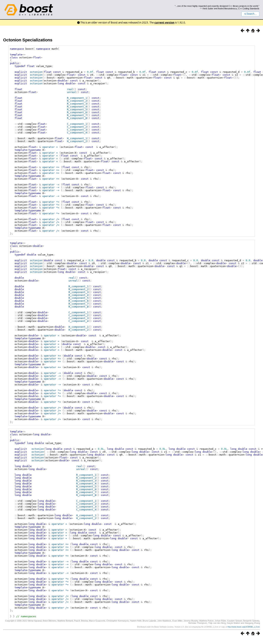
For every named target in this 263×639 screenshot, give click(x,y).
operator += (50, 167)
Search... (251, 14)
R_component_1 (77, 97)
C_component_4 (77, 132)
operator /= (50, 219)
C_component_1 (77, 123)
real (70, 89)
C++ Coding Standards (248, 8)
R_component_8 (77, 118)
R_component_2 (77, 100)
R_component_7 (77, 115)
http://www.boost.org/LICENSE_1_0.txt (243, 627)
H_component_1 (77, 138)
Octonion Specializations (27, 40)
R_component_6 (77, 112)
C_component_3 (77, 129)
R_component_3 (77, 103)
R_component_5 (77, 109)
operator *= (50, 201)
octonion (36, 71)
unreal (71, 92)
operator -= (50, 184)
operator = (50, 147)
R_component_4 (77, 106)
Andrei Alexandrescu (227, 8)
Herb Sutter (208, 8)
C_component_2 (77, 126)
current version (164, 22)
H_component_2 (77, 141)
